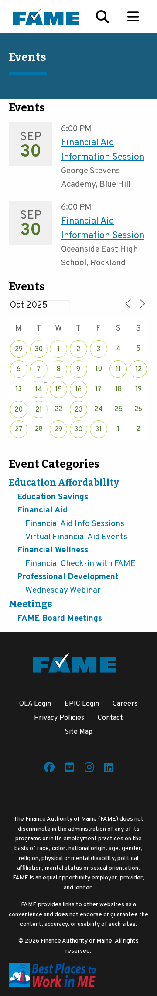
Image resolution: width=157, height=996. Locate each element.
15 (58, 389)
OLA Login (35, 704)
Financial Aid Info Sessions (74, 524)
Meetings (30, 604)
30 (38, 349)
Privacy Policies (59, 718)
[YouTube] (69, 769)
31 (98, 429)
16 (78, 389)
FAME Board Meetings (59, 618)
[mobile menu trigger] (133, 17)
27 (19, 429)
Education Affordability (64, 482)
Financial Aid (42, 510)
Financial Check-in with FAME (80, 563)
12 (138, 369)
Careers (125, 704)
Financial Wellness (52, 550)
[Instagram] (89, 769)
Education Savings (52, 497)
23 (78, 410)
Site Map (78, 732)
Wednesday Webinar (63, 590)
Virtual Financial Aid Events (76, 537)
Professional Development (68, 577)
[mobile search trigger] (102, 17)
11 (118, 369)
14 (38, 389)
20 (18, 410)
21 (38, 410)
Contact (110, 718)
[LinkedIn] (108, 769)
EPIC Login (82, 704)
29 (19, 349)
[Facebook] (49, 769)
